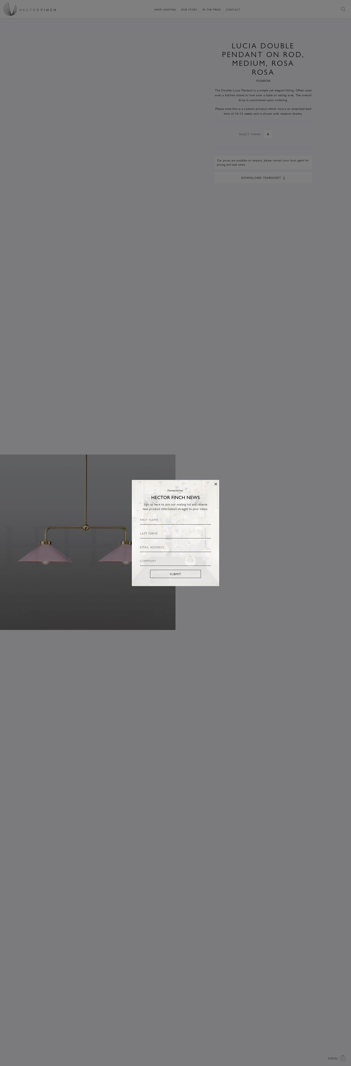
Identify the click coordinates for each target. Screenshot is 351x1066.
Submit (175, 574)
